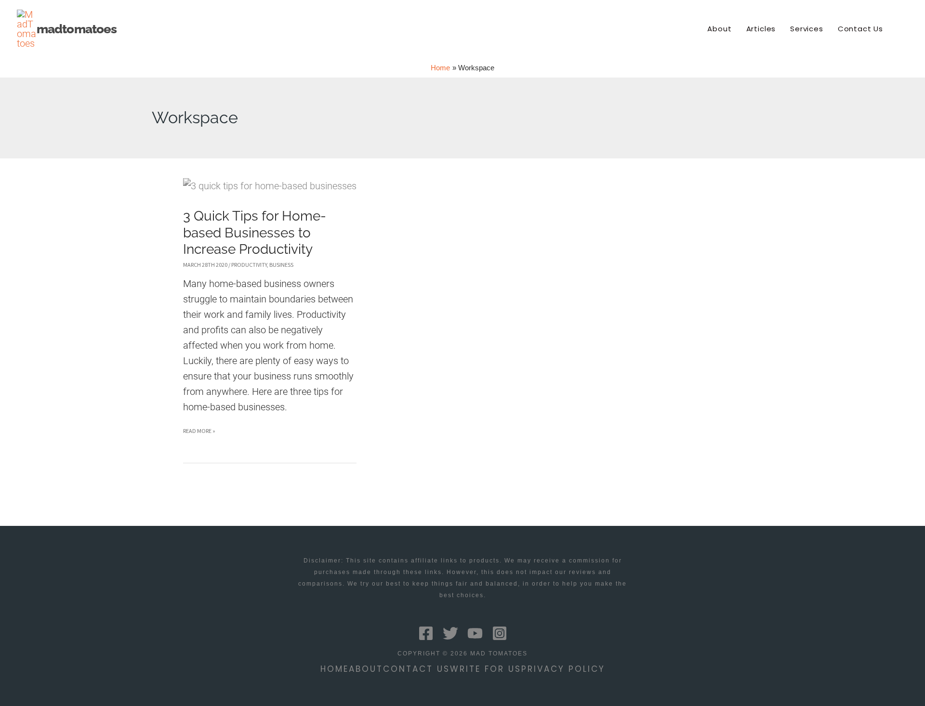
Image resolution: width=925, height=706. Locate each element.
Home (334, 669)
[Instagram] (499, 633)
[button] (904, 29)
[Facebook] (426, 633)
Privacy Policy (563, 669)
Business (281, 264)
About (366, 669)
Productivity (249, 264)
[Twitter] (450, 633)
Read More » (199, 433)
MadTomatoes (77, 29)
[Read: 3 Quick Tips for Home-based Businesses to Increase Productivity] (270, 185)
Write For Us (485, 669)
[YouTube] (475, 633)
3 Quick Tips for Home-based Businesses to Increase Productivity (254, 232)
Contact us (416, 669)
